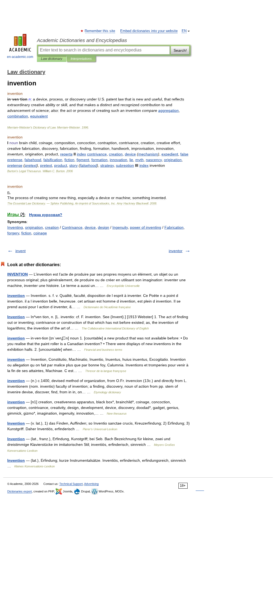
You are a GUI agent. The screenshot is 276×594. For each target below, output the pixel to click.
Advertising (91, 483)
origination (34, 227)
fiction (26, 233)
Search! (180, 50)
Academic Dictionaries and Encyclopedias (82, 40)
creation (52, 227)
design (103, 227)
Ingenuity (120, 227)
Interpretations (81, 59)
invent (20, 251)
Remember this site (100, 31)
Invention (16, 317)
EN (184, 31)
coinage (40, 233)
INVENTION (17, 274)
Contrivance (72, 227)
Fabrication (174, 227)
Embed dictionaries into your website (149, 31)
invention (16, 295)
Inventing (15, 227)
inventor (175, 251)
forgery (13, 233)
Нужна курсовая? (45, 215)
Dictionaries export (19, 491)
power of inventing (145, 227)
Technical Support (71, 483)
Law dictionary (51, 59)
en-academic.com (20, 57)
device (90, 227)
